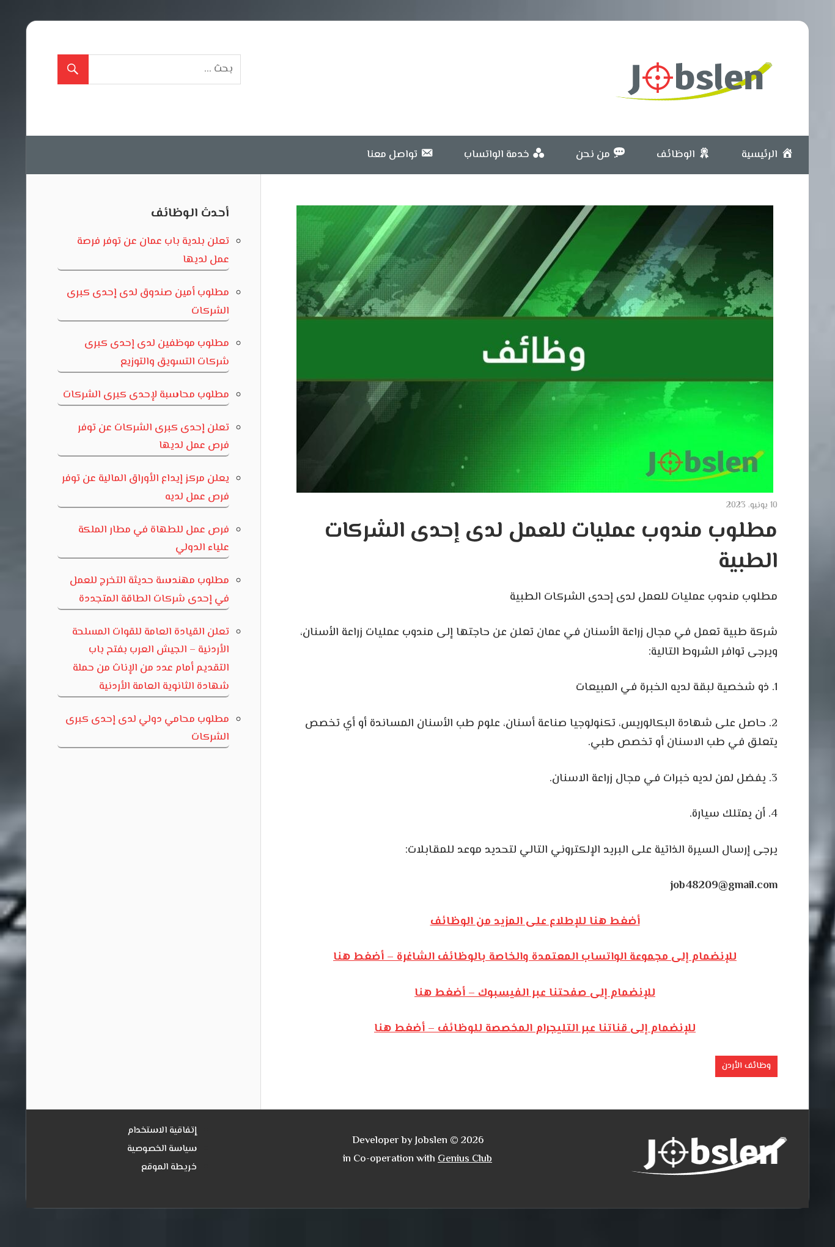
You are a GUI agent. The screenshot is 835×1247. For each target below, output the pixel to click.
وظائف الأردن (746, 1066)
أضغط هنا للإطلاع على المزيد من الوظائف (535, 921)
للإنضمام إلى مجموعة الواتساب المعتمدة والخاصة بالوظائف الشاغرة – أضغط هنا (535, 957)
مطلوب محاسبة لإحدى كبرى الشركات (146, 395)
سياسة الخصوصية (162, 1149)
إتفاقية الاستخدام (162, 1131)
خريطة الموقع (169, 1167)
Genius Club (465, 1159)
